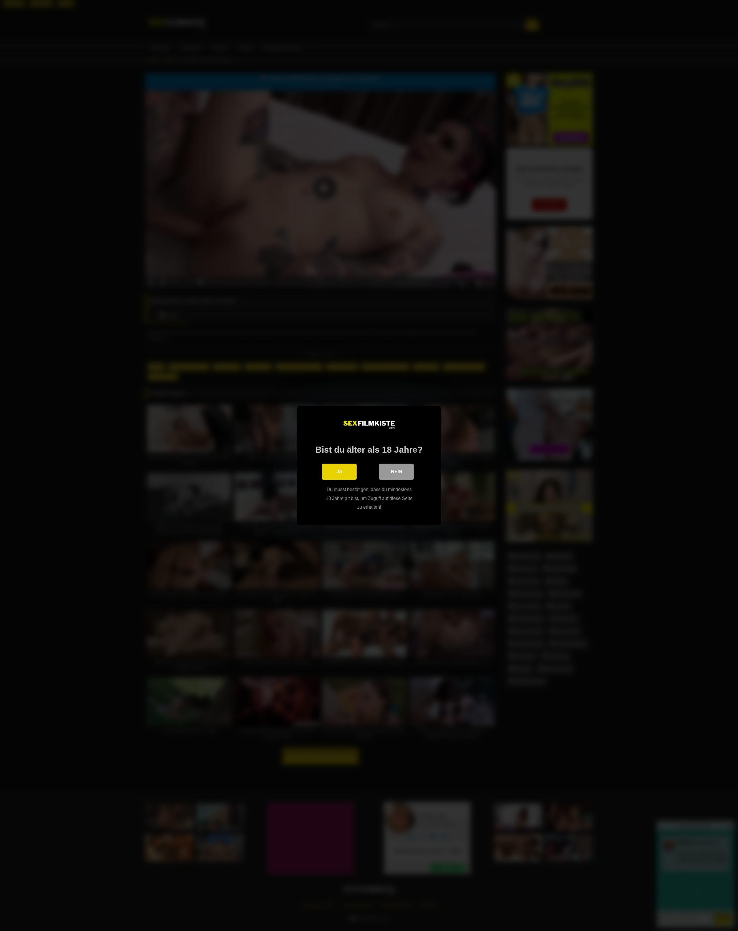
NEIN (396, 471)
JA (339, 471)
